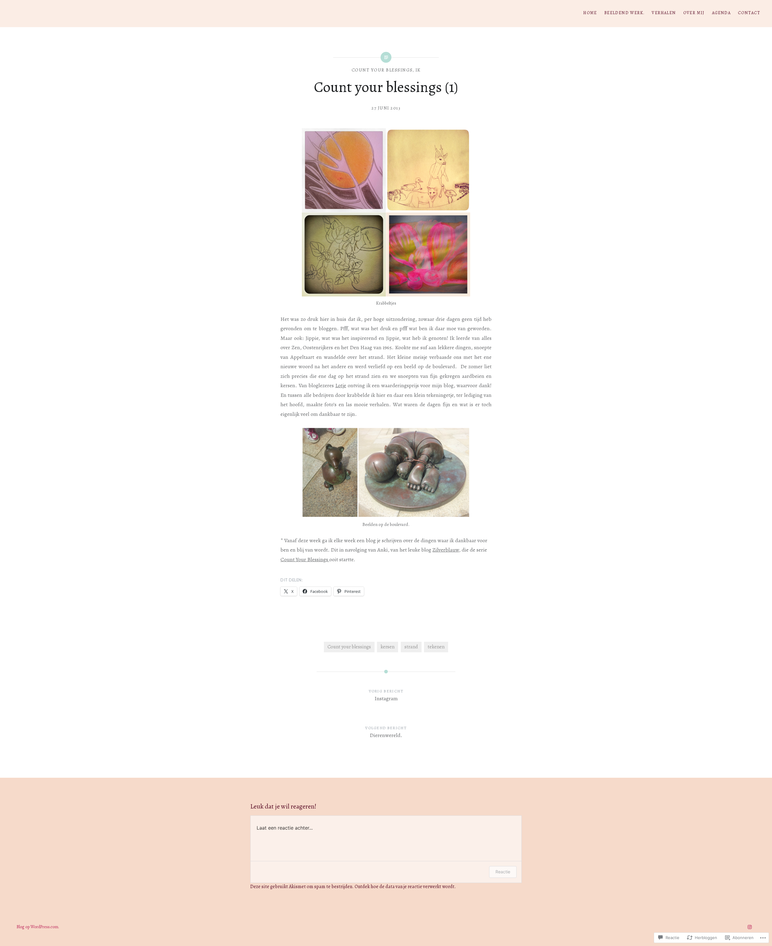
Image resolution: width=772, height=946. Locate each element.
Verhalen (664, 13)
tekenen (436, 647)
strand (411, 647)
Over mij (694, 13)
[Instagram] (750, 927)
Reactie (502, 871)
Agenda (721, 13)
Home (590, 13)
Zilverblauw (445, 549)
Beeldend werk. (624, 13)
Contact (749, 13)
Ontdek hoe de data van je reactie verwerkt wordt (404, 886)
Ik (418, 70)
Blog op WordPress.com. (38, 927)
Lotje (340, 385)
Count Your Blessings (304, 559)
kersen (387, 647)
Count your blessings (382, 70)
